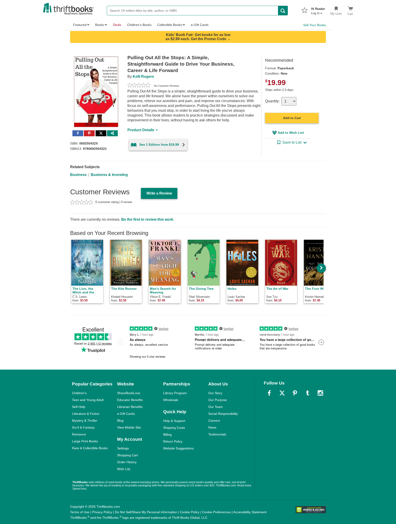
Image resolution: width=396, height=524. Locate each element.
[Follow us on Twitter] (282, 393)
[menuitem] (318, 9)
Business (78, 175)
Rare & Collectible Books (90, 448)
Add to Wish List (291, 132)
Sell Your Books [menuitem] (314, 25)
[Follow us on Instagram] (320, 393)
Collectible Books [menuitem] (169, 25)
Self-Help (78, 407)
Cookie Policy (189, 512)
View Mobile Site (129, 427)
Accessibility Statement (250, 512)
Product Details (140, 130)
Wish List (123, 469)
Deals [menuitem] (117, 25)
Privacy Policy (102, 512)
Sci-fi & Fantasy (83, 427)
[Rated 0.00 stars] (138, 86)
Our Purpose (217, 400)
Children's (79, 393)
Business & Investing (109, 175)
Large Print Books (85, 441)
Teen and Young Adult (88, 400)
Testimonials (217, 434)
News (212, 427)
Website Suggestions (178, 448)
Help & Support (174, 421)
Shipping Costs (174, 427)
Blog (120, 420)
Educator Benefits (130, 400)
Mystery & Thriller (84, 420)
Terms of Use (79, 512)
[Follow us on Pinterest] (294, 393)
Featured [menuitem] (79, 25)
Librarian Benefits (130, 407)
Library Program (175, 393)
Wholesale (170, 400)
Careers (214, 420)
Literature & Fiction (85, 413)
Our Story (215, 393)
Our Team (215, 407)
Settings (123, 448)
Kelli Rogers (143, 76)
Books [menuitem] (99, 25)
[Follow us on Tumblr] (307, 393)
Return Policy (172, 441)
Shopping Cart (127, 455)
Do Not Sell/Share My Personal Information (146, 512)
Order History (127, 462)
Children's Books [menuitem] (139, 25)
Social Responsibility (223, 413)
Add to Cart (292, 118)
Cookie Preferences (216, 512)
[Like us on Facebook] (269, 393)
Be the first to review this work (147, 219)
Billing (167, 434)
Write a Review (159, 193)
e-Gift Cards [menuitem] (200, 25)
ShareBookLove (128, 393)
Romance (79, 434)
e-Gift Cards (126, 413)
